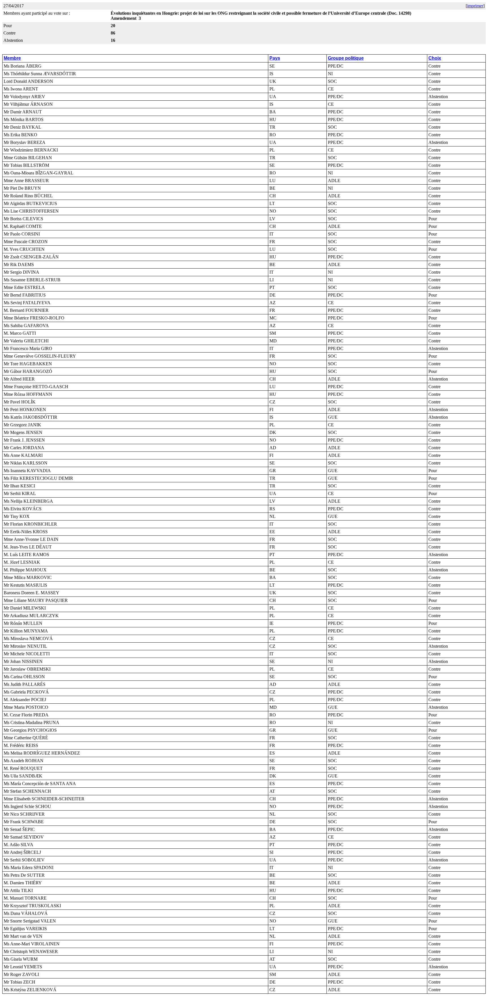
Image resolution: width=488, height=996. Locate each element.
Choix (434, 58)
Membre (12, 58)
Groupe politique (346, 58)
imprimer (475, 5)
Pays (274, 58)
